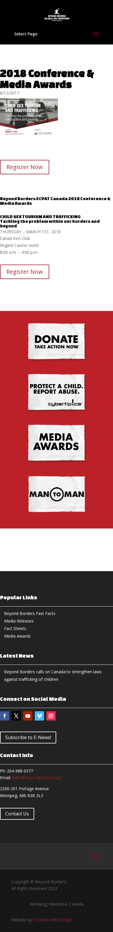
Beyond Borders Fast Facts (29, 613)
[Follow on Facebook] (4, 716)
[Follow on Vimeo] (39, 716)
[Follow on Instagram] (51, 716)
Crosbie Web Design (53, 919)
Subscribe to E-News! (28, 737)
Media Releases (19, 621)
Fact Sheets (15, 628)
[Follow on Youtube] (27, 716)
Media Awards (17, 636)
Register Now (24, 167)
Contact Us (17, 813)
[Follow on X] (16, 716)
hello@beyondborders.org (36, 777)
